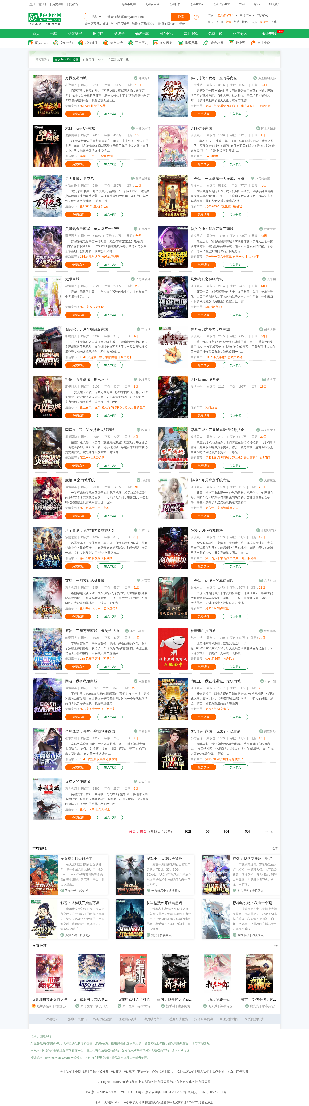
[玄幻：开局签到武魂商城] (47, 618)
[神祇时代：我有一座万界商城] (173, 116)
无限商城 (72, 279)
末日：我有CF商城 (80, 128)
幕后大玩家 (143, 178)
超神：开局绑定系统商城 (210, 480)
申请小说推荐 (99, 1071)
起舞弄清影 (44, 1006)
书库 (53, 34)
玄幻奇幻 (66, 43)
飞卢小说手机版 (223, 1071)
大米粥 (271, 279)
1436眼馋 (211, 156)
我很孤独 (243, 935)
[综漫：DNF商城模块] (173, 568)
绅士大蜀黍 (268, 128)
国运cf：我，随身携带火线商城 (90, 430)
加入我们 (275, 4)
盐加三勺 (243, 890)
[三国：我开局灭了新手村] (175, 992)
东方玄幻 (71, 587)
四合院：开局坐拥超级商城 (86, 329)
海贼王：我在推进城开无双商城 (216, 681)
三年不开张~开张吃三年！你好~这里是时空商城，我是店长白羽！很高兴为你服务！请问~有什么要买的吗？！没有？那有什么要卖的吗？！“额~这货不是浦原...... (233, 145)
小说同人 (71, 85)
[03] (208, 831)
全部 (275, 848)
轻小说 (240, 43)
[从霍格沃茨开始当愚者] (130, 938)
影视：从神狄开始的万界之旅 (83, 903)
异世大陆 (143, 1006)
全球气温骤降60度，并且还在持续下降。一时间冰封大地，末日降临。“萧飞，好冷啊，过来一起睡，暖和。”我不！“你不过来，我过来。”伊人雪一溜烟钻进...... (106, 748)
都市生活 (196, 637)
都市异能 (71, 738)
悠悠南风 (270, 631)
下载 (274, 22)
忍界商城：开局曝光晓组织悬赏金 (217, 430)
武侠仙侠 (91, 43)
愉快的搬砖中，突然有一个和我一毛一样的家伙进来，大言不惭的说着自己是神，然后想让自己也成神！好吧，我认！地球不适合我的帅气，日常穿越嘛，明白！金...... (232, 547)
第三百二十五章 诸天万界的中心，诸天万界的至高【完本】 (118, 407)
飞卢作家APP (221, 4)
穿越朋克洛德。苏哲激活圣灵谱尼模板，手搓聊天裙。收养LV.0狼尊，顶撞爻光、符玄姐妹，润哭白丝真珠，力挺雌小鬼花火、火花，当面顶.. (255, 874)
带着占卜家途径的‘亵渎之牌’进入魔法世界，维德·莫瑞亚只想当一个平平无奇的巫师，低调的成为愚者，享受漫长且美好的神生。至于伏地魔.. (169, 919)
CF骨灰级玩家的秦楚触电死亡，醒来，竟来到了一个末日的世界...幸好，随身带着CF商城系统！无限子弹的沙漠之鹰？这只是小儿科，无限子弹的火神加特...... (107, 145)
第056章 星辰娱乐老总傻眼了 (224, 759)
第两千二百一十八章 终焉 (96, 156)
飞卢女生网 (152, 4)
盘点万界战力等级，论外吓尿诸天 (107, 23)
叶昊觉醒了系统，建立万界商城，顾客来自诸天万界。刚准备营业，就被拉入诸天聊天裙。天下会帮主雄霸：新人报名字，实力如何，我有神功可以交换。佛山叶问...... (106, 397)
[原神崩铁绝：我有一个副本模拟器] (216, 938)
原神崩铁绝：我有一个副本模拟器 (259, 903)
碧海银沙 (270, 731)
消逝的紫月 (143, 279)
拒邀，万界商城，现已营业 (86, 380)
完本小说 (190, 34)
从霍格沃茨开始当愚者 (164, 903)
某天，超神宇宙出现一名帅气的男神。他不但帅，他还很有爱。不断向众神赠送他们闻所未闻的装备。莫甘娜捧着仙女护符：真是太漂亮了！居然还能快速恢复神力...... (232, 497)
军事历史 (141, 43)
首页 (36, 34)
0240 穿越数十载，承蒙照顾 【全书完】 (106, 357)
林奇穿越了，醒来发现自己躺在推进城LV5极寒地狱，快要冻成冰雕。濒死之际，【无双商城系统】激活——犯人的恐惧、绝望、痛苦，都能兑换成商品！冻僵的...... (233, 698)
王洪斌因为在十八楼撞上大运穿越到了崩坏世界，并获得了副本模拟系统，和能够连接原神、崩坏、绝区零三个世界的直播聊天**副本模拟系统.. (255, 919)
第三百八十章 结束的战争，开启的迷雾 (230, 558)
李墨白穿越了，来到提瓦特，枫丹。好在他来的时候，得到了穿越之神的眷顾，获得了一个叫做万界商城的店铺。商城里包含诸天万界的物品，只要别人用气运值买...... (106, 648)
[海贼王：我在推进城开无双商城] (173, 719)
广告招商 (242, 1071)
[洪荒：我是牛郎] (217, 992)
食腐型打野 (268, 530)
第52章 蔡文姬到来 (92, 306)
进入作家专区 (226, 15)
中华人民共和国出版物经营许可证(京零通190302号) (165, 1102)
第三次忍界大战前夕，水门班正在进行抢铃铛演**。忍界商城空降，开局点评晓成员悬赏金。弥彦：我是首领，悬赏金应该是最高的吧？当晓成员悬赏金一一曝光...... (233, 447)
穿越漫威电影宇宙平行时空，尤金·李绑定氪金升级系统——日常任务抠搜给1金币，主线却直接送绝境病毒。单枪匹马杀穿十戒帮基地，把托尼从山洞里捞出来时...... (107, 246)
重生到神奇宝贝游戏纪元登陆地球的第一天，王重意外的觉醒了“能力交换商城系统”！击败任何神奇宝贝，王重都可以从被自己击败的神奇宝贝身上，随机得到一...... (233, 346)
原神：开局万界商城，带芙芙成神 (92, 631)
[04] (227, 831)
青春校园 (217, 43)
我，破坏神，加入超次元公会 (96, 999)
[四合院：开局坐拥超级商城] (47, 367)
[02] (188, 831)
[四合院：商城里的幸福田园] (173, 618)
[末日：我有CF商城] (47, 166)
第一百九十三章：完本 (94, 507)
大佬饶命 (86, 1006)
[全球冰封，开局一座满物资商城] (47, 769)
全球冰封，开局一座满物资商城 (90, 731)
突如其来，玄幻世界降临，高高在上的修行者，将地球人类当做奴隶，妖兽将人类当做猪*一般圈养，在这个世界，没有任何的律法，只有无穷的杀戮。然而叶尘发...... (107, 799)
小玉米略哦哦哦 (265, 178)
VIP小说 (166, 34)
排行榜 (98, 34)
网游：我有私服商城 (81, 681)
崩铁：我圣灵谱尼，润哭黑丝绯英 (259, 859)
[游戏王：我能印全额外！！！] (130, 894)
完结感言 (211, 407)
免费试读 (78, 114)
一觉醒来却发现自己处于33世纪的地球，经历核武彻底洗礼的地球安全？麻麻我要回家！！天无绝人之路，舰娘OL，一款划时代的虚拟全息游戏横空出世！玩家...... (107, 497)
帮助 (257, 4)
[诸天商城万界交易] (47, 216)
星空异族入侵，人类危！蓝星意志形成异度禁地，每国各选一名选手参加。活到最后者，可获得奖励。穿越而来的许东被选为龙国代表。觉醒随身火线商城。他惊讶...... (106, 447)
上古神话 (196, 85)
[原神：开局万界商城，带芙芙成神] (47, 668)
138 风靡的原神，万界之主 (97, 658)
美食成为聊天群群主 (76, 859)
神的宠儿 (144, 78)
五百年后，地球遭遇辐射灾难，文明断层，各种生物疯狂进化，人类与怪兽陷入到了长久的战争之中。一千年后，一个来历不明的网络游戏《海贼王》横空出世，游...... (232, 296)
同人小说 (41, 43)
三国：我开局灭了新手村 (176, 999)
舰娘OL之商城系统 (80, 480)
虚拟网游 (71, 135)
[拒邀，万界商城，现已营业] (47, 417)
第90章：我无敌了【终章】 (98, 708)
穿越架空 (71, 537)
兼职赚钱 (269, 34)
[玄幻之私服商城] (47, 819)
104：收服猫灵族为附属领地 (98, 759)
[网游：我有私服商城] (47, 719)
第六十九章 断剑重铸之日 (222, 507)
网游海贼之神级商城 (207, 279)
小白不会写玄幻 (140, 631)
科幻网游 (166, 43)
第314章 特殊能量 (217, 608)
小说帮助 (81, 1071)
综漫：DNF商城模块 (207, 530)
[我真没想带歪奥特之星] (49, 992)
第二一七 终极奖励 (92, 457)
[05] (247, 831)
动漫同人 (196, 135)
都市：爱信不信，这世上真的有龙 (267, 999)
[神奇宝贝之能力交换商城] (173, 367)
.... (198, 392)
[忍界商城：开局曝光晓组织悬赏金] (173, 467)
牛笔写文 (144, 530)
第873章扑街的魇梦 (93, 105)
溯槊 (154, 935)
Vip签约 (116, 1071)
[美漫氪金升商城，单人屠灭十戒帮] (47, 266)
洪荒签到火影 (267, 78)
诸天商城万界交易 (79, 179)
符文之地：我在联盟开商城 (212, 229)
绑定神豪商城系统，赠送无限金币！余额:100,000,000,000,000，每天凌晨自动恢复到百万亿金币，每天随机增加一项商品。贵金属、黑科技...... (232, 648)
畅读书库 (142, 34)
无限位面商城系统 (205, 380)
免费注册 (58, 4)
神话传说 (71, 185)
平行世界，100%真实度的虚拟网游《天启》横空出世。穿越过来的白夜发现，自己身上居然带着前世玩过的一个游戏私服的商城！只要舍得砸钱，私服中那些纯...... (107, 698)
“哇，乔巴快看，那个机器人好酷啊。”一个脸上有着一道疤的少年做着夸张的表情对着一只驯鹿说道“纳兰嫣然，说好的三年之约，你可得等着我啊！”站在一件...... (107, 195)
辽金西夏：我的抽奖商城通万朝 (90, 530)
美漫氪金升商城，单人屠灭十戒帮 (92, 229)
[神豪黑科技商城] (173, 668)
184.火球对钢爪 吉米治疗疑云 (99, 256)
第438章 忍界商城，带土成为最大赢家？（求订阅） (239, 457)
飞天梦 (212, 1006)
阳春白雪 (144, 781)
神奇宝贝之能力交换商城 (210, 329)
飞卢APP (195, 4)
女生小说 (264, 43)
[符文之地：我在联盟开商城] (173, 266)
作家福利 (262, 15)
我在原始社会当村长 (134, 999)
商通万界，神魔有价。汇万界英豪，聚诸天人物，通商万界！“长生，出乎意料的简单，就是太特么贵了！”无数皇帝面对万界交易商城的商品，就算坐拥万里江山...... (107, 95)
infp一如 (270, 681)
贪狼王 (271, 379)
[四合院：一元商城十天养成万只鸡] (173, 216)
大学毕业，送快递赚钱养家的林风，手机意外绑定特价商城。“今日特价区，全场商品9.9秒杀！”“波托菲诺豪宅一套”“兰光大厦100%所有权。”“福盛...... (232, 748)
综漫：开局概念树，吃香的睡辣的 (154, 23)
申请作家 (245, 15)
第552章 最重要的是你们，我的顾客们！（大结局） (239, 105)
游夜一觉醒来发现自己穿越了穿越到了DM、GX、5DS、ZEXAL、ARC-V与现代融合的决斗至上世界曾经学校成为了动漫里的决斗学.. (169, 874)
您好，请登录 (38, 4)
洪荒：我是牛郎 (217, 999)
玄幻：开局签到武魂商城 (84, 581)
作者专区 (240, 34)
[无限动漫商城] (173, 166)
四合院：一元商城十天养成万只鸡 (217, 179)
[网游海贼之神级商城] (173, 317)
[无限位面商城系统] (173, 417)
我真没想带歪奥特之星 (49, 999)
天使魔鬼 (270, 480)
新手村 (170, 1006)
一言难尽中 (158, 890)
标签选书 (75, 34)
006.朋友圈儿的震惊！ (220, 658)
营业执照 (208, 1102)
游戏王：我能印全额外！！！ (170, 859)
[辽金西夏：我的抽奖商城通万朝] (47, 568)
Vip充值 (129, 1071)
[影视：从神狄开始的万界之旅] (44, 938)
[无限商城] (47, 317)
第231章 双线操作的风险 (96, 558)
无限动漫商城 (201, 128)
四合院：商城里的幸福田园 (212, 581)
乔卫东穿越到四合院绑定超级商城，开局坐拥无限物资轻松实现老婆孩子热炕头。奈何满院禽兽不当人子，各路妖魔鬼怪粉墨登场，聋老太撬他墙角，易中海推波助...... (106, 346)
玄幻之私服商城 (77, 782)
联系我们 (188, 1071)
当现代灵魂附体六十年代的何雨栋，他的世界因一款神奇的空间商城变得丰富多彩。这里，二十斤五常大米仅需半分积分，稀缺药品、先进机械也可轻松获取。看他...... (232, 598)
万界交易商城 (76, 78)
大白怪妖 (128, 1006)
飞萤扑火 (71, 890)
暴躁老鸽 (144, 681)
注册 (220, 22)
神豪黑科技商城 (203, 631)
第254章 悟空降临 (217, 708)
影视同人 (71, 235)
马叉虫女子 (268, 430)
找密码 (73, 4)
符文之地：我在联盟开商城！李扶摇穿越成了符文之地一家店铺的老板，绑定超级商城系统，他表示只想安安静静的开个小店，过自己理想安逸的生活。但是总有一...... (232, 246)
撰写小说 (173, 1071)
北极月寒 (144, 379)
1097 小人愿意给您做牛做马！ (225, 357)
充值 (228, 22)
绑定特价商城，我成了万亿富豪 (216, 731)
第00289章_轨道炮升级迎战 (223, 206)
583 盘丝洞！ (214, 306)
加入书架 (110, 114)
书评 (242, 4)
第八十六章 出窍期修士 (95, 809)
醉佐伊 (145, 430)
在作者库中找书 (93, 59)
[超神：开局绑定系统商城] (173, 518)
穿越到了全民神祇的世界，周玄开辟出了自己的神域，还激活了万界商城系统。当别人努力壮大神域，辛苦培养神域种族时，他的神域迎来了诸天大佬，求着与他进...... (232, 95)
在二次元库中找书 (120, 59)
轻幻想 (83, 890)
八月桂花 (270, 580)
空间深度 (144, 731)
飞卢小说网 (128, 4)
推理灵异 (191, 43)
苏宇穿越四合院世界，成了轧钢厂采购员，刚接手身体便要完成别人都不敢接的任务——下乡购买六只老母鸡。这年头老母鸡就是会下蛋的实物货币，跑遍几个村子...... (232, 195)
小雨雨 (145, 580)
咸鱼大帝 (270, 329)
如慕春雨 (144, 229)
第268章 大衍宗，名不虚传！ (99, 608)
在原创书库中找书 (66, 59)
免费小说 (215, 34)
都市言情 (116, 43)
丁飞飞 (145, 329)
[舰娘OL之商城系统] (47, 518)
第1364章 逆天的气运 (94, 206)
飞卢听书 (174, 4)
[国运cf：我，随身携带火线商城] (47, 467)
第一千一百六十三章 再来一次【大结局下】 (233, 256)
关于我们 (66, 1071)
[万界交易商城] (47, 116)
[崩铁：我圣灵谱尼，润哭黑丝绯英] (216, 894)
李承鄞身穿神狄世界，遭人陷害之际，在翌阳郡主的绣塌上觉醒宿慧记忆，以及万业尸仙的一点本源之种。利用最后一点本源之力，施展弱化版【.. (82, 919)
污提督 (145, 480)
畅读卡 (264, 22)
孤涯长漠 (71, 935)
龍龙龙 (254, 1006)
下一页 (268, 831)
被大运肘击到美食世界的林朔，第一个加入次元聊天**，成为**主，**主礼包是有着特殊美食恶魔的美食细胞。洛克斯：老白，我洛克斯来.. (82, 874)
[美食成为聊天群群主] (44, 894)
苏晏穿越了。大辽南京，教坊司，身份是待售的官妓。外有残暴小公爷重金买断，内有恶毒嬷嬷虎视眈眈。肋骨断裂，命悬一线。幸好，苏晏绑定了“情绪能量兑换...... (106, 547)
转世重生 (196, 386)
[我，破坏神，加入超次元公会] (91, 992)
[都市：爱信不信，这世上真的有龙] (259, 992)
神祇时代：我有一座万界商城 (214, 78)
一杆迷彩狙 (143, 128)
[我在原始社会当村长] (133, 992)
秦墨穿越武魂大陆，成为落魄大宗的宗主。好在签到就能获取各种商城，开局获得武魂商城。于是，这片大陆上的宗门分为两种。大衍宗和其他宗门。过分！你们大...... (106, 598)
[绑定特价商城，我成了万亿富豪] (173, 769)
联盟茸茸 (270, 229)
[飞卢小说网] (47, 24)
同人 (254, 22)
